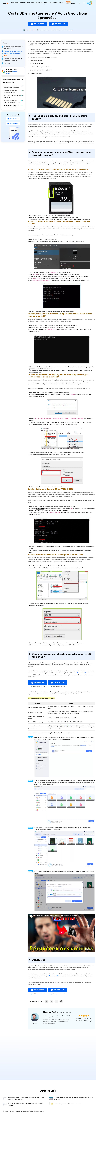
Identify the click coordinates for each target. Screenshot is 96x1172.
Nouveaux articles (9, 82)
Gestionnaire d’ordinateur (51, 2)
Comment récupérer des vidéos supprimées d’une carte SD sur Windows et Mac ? (12, 101)
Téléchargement (70, 2)
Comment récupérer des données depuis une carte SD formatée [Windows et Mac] (12, 87)
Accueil (6, 1111)
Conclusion (7, 63)
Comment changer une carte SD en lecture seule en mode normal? (13, 53)
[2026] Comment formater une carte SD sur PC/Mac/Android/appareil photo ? (12, 96)
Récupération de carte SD (11, 79)
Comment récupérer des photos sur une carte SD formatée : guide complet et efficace (11, 91)
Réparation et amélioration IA (35, 2)
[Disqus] (48, 1056)
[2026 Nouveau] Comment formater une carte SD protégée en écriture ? (11, 106)
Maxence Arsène (30, 30)
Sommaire (6, 43)
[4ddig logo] (6, 3)
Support (61, 2)
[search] (83, 3)
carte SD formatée (67, 725)
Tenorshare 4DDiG (82, 673)
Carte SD (71, 30)
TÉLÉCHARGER (39, 24)
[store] (79, 3)
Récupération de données (18, 2)
